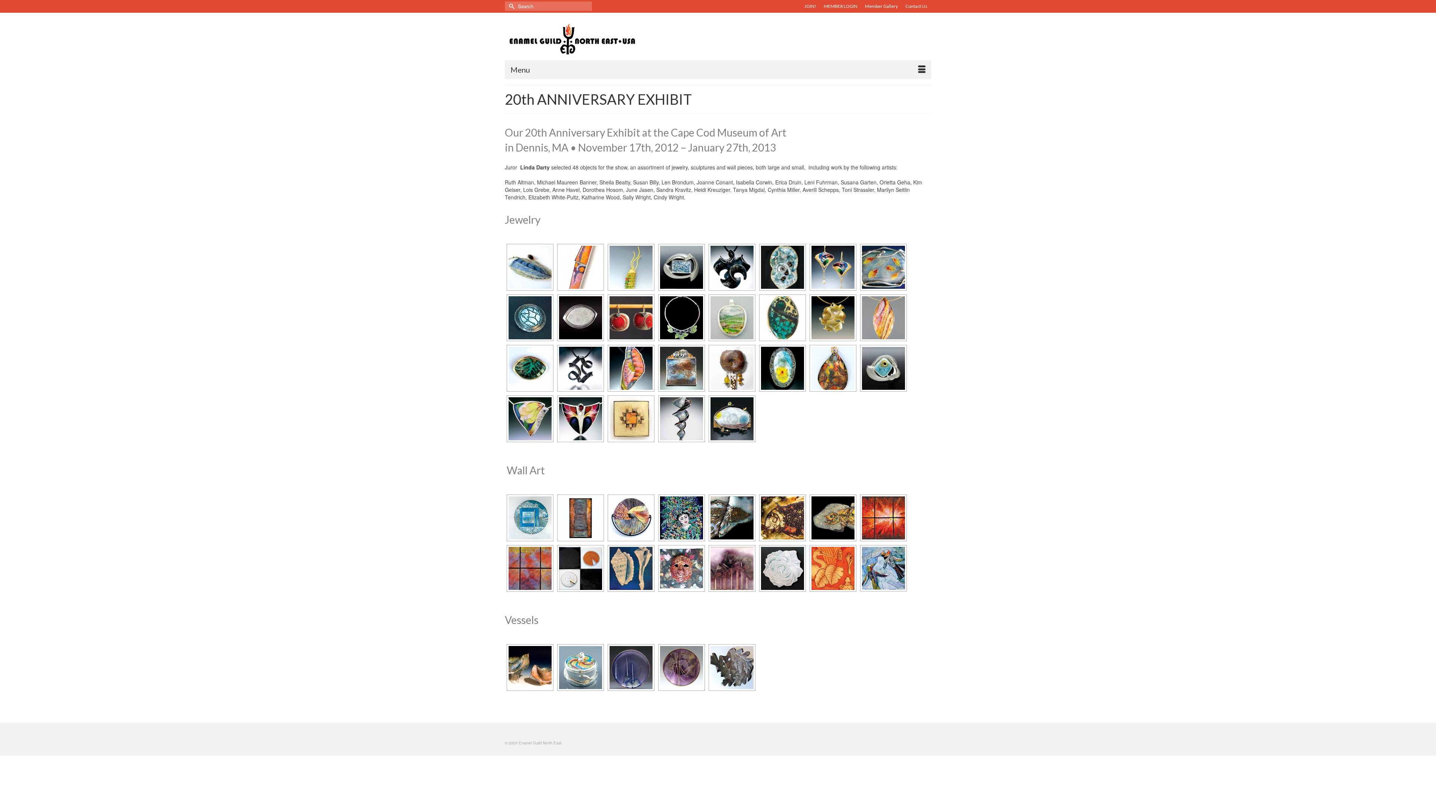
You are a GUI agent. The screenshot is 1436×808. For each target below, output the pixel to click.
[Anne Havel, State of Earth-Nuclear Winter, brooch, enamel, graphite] (732, 418)
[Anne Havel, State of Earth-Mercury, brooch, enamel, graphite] (782, 368)
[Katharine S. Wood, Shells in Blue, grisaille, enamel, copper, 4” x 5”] (631, 568)
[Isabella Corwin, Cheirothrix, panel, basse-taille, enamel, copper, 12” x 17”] (732, 517)
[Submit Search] (510, 6)
